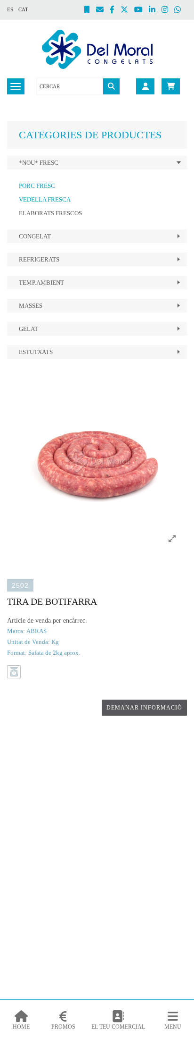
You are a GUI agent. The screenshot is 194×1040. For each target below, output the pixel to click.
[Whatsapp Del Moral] (180, 10)
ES (10, 9)
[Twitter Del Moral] (127, 10)
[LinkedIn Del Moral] (155, 10)
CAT (23, 9)
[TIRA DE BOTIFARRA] (97, 461)
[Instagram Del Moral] (168, 10)
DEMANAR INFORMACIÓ (144, 707)
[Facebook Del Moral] (115, 10)
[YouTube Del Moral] (141, 10)
